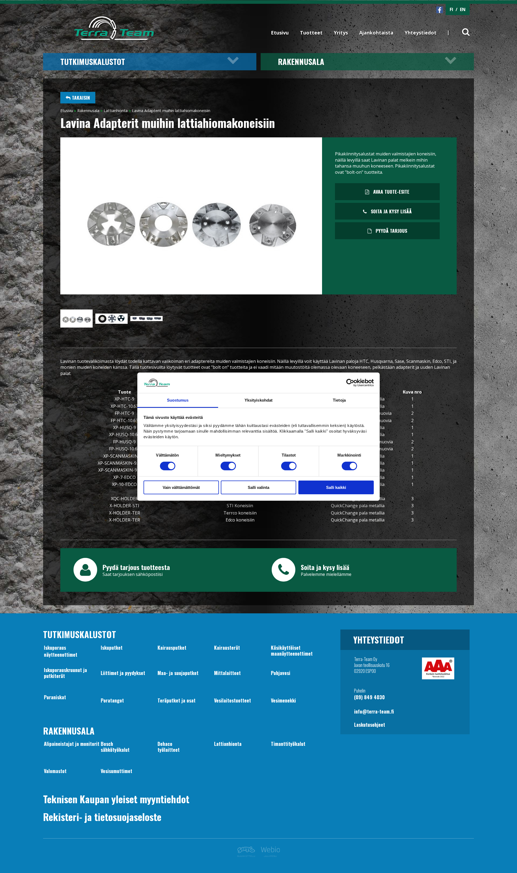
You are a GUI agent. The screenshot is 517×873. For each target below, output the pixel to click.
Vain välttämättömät (181, 487)
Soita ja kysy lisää (390, 211)
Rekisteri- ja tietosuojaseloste (102, 816)
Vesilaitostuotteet (232, 700)
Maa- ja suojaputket (178, 672)
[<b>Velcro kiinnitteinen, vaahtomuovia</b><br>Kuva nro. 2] (111, 322)
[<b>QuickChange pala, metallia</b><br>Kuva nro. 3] (146, 319)
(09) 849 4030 (369, 697)
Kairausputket (172, 647)
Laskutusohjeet (369, 724)
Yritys (341, 32)
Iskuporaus (55, 647)
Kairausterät (227, 647)
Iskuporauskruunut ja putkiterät (65, 672)
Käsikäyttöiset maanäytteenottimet (292, 650)
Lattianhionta (116, 110)
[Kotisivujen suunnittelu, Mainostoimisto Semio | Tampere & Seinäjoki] (247, 855)
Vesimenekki (283, 700)
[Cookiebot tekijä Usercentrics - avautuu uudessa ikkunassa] (350, 383)
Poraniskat (55, 697)
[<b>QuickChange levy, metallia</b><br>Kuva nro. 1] (76, 326)
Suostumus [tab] (178, 400)
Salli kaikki (336, 487)
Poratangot (112, 700)
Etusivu (280, 32)
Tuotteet (311, 32)
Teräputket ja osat (176, 700)
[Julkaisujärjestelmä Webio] (269, 855)
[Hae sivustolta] (462, 27)
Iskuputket (112, 647)
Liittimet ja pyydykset (123, 672)
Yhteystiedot (420, 32)
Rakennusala (301, 61)
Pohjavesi (280, 672)
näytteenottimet (60, 654)
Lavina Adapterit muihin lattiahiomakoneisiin (171, 110)
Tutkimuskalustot (92, 61)
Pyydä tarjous (390, 230)
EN (463, 9)
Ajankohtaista (376, 32)
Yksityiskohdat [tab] (258, 400)
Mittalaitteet (227, 672)
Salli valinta (258, 487)
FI (451, 9)
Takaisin (80, 97)
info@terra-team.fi (374, 711)
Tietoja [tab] (339, 400)
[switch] (228, 466)
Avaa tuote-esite (390, 191)
